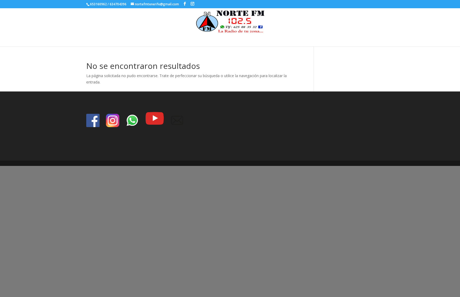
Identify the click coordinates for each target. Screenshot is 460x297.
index (237, 38)
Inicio (223, 38)
